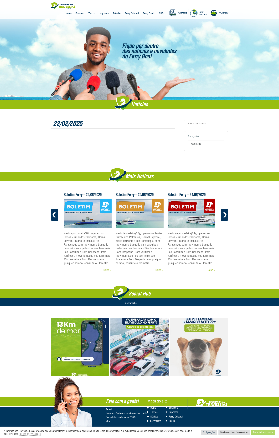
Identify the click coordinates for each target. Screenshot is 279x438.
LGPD (161, 13)
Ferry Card (148, 13)
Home (69, 13)
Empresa (80, 13)
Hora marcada (202, 13)
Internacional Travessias (63, 5)
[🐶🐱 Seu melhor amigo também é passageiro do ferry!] (199, 347)
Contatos (182, 13)
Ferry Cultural (132, 13)
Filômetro (223, 13)
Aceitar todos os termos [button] (263, 432)
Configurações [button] (209, 432)
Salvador (211, 403)
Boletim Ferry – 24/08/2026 (187, 194)
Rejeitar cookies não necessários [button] (234, 432)
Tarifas (92, 13)
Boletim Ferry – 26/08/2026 (83, 194)
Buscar (225, 123)
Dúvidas (117, 13)
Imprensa (104, 13)
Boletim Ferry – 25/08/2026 (135, 194)
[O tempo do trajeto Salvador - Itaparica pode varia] (80, 347)
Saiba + (107, 270)
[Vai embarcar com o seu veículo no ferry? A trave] (139, 347)
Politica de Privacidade (30, 433)
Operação (196, 143)
